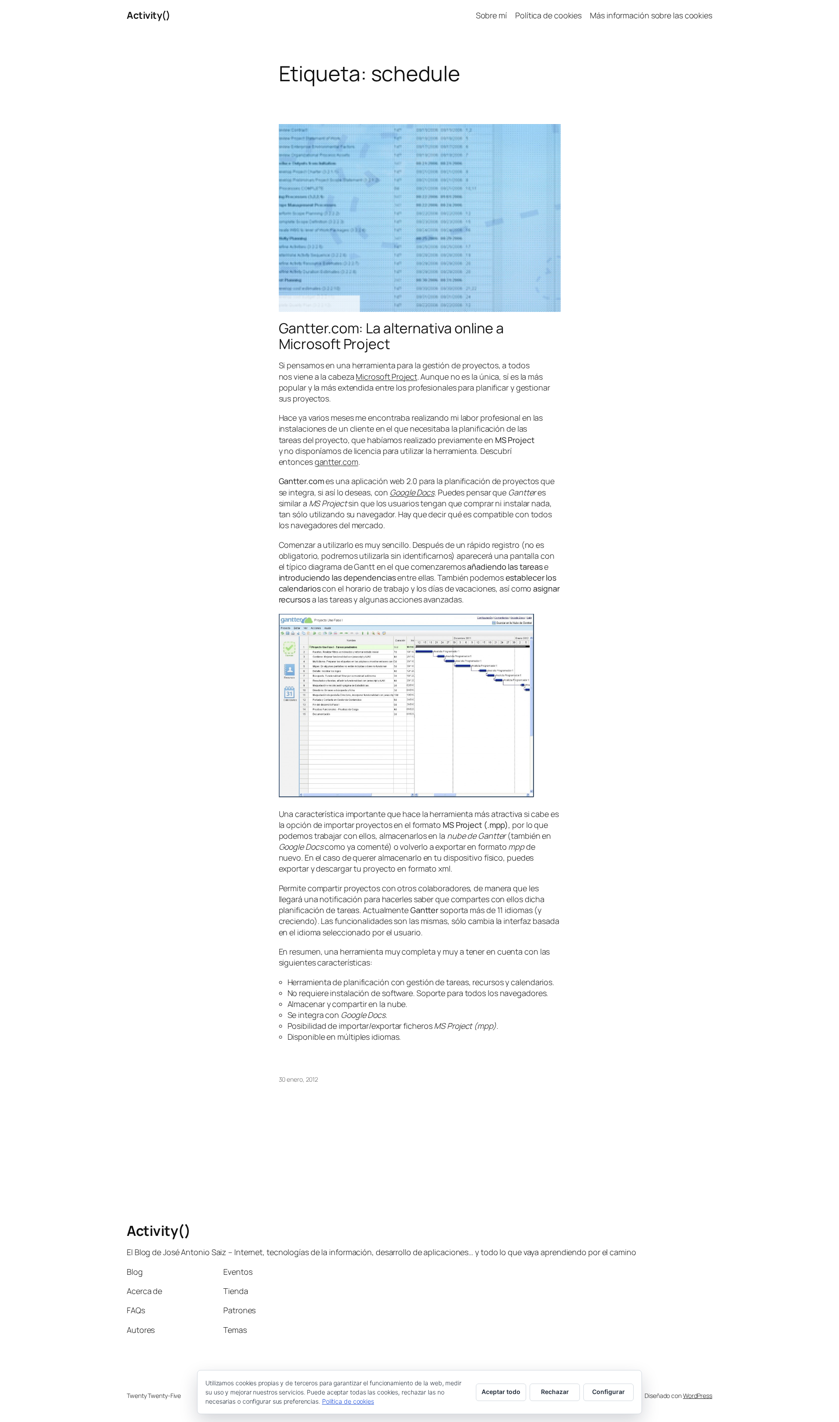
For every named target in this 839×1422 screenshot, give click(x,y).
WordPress (697, 1395)
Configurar (608, 1391)
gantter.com (336, 462)
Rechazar (555, 1391)
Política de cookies (348, 1401)
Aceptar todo (501, 1391)
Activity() (148, 15)
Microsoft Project (386, 376)
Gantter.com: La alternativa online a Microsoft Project (391, 336)
